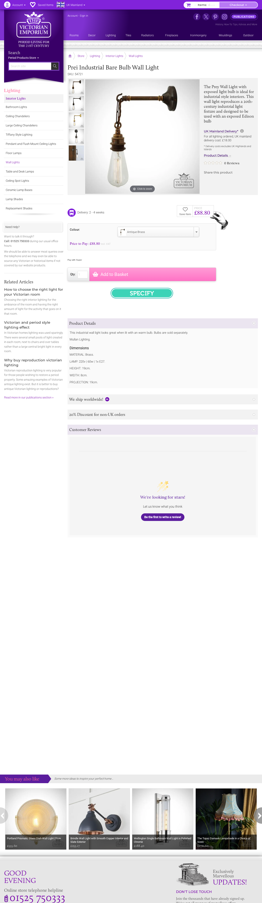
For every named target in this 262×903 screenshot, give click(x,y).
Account (73, 15)
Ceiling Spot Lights (17, 180)
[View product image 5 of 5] (76, 153)
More (254, 24)
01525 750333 (37, 897)
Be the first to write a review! (162, 517)
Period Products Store (22, 57)
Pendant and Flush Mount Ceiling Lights (31, 143)
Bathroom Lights (16, 107)
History (219, 24)
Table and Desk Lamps (20, 171)
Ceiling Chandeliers (18, 116)
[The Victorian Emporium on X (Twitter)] (206, 16)
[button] (163, 323)
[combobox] (158, 232)
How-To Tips (230, 24)
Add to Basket (114, 274)
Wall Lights (13, 162)
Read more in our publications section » (28, 397)
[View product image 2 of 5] (76, 103)
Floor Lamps (13, 153)
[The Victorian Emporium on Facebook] (196, 16)
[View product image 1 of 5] (76, 86)
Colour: (75, 229)
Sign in (84, 15)
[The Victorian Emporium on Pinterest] (215, 16)
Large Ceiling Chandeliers (21, 125)
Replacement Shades (19, 208)
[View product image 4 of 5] (76, 136)
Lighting (12, 90)
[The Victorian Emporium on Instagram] (224, 16)
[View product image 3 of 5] (76, 120)
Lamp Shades (14, 199)
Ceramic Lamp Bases (19, 190)
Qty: (73, 274)
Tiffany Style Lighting (19, 134)
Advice (242, 24)
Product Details (216, 155)
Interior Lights (16, 98)
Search (14, 52)
